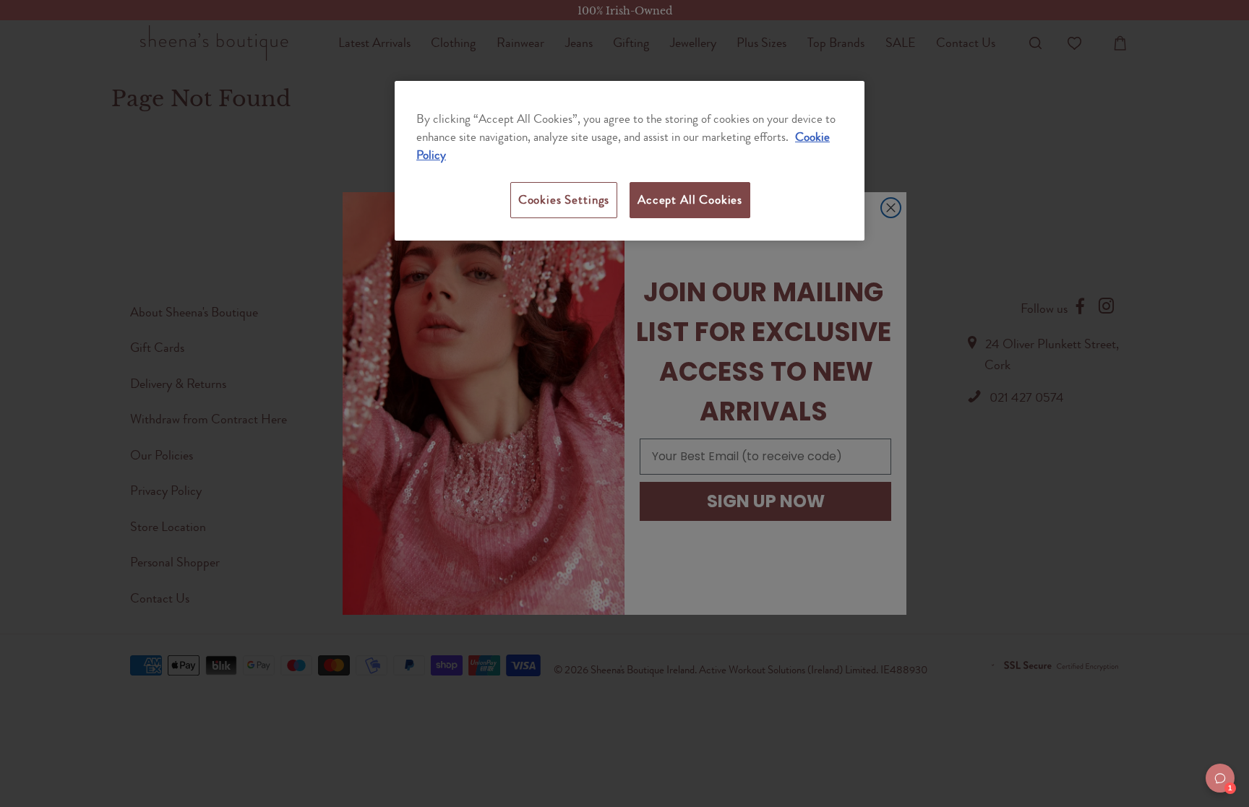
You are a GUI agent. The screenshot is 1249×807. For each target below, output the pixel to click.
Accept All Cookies (690, 199)
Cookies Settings (563, 199)
